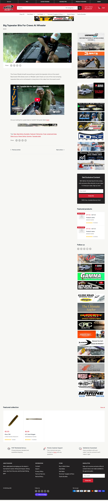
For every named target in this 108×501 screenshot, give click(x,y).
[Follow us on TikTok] (90, 250)
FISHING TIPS (63, 1)
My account (88, 8)
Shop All (22, 14)
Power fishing (22, 136)
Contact (37, 467)
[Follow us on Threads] (81, 250)
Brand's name (90, 221)
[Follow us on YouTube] (87, 250)
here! (47, 120)
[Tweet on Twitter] (17, 65)
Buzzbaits (27, 134)
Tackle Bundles (81, 14)
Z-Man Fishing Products (11, 437)
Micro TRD (7, 435)
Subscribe (91, 197)
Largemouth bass (52, 134)
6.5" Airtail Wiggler (30, 435)
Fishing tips (39, 134)
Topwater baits (36, 136)
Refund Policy (39, 477)
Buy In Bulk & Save (64, 467)
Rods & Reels (70, 14)
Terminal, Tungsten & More (55, 14)
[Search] (80, 8)
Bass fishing (20, 134)
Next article (59, 149)
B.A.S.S (9, 1)
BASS (4, 29)
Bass (15, 134)
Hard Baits (30, 14)
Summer (29, 136)
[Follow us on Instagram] (84, 250)
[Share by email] (20, 65)
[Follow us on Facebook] (78, 250)
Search (37, 470)
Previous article (16, 149)
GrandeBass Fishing (30, 437)
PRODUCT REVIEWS (81, 1)
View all (102, 408)
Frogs (44, 134)
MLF (27, 1)
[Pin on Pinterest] (14, 65)
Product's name (90, 218)
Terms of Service (40, 475)
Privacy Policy (39, 472)
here (55, 453)
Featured (32, 134)
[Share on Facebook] (11, 65)
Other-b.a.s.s (14, 136)
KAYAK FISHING (45, 1)
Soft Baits (40, 14)
